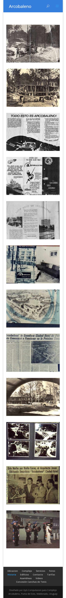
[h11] (33, 61)
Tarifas (51, 574)
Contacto (38, 574)
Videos (39, 578)
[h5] (33, 326)
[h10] (33, 106)
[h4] (33, 370)
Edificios (24, 574)
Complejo (27, 570)
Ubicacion (12, 570)
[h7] (33, 238)
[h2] (33, 459)
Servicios (40, 570)
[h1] (33, 503)
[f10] (33, 547)
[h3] (33, 415)
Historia (12, 574)
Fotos (52, 570)
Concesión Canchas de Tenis (31, 581)
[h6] (33, 282)
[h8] (33, 194)
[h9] (33, 150)
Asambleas (26, 578)
